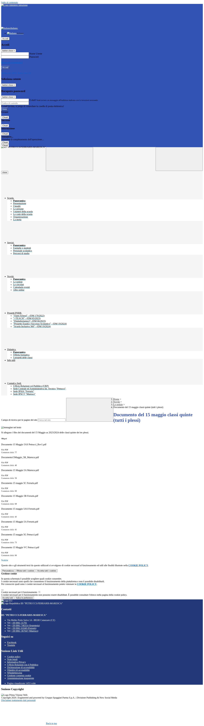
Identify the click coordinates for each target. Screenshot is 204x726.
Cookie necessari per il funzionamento (19, 592)
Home (116, 399)
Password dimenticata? (12, 62)
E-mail (32, 100)
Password (34, 57)
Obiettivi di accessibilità (18, 670)
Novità (116, 402)
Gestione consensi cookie (19, 675)
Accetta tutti (46, 571)
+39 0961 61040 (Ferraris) (23, 628)
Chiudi (5, 117)
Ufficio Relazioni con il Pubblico (22, 664)
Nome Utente (35, 53)
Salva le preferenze (24, 598)
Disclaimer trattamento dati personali (18, 700)
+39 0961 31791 (19, 623)
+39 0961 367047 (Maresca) (24, 631)
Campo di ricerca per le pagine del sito (19, 420)
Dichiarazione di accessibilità (20, 667)
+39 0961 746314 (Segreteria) (25, 625)
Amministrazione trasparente (20, 678)
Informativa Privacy (16, 662)
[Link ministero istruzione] (14, 5)
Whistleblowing (14, 673)
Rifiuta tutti (25, 571)
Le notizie (118, 404)
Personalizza (8, 571)
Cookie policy (13, 656)
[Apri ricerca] (179, 159)
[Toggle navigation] (69, 159)
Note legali (12, 659)
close (4, 172)
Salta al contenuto (9, 2)
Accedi (5, 39)
